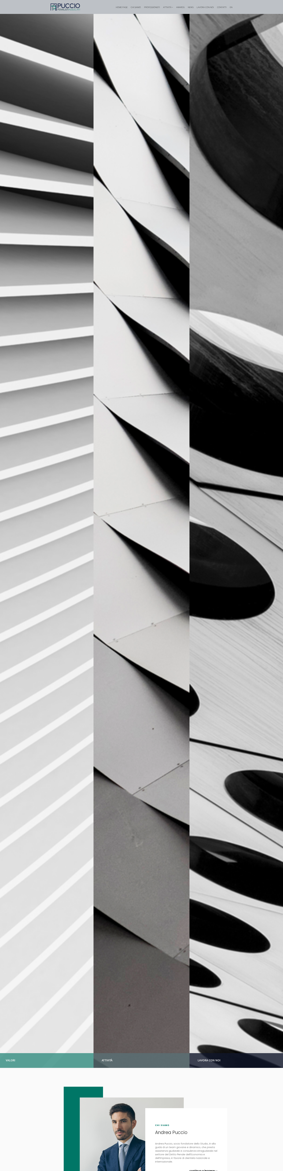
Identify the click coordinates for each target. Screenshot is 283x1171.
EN (231, 7)
